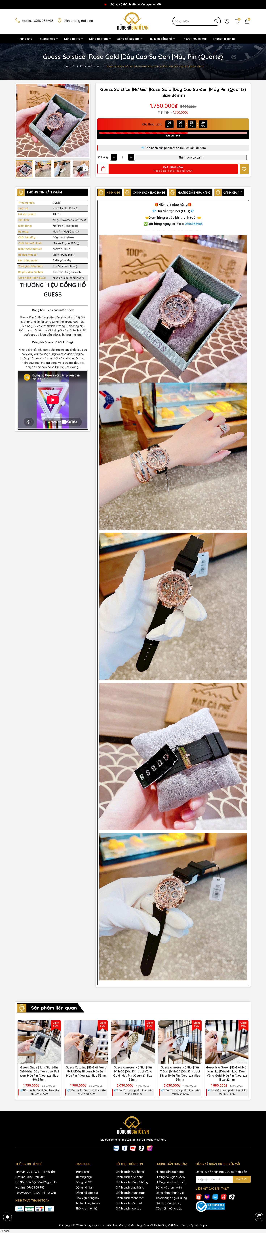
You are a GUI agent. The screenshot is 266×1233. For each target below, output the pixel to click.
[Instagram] (150, 1147)
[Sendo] (224, 1196)
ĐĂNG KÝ (241, 1179)
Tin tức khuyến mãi (194, 38)
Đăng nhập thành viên (170, 1192)
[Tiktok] (141, 1147)
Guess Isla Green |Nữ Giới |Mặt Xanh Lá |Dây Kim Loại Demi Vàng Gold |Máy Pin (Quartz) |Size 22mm (227, 1073)
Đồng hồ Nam (99, 38)
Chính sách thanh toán (130, 1192)
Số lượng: (102, 157)
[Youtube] (133, 1147)
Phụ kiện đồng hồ (161, 38)
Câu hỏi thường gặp (169, 1208)
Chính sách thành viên (130, 1198)
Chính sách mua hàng (130, 1172)
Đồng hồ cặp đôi (128, 38)
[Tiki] (215, 1196)
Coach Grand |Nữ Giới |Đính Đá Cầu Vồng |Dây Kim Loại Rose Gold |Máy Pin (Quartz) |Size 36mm (40, 1222)
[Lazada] (207, 1196)
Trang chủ (25, 38)
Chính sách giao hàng (130, 1187)
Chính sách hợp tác (128, 1208)
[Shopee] (199, 1196)
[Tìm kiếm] (216, 21)
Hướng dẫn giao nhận (170, 1177)
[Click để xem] (53, 121)
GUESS (57, 202)
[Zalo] (116, 1147)
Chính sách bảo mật (129, 1203)
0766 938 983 (44, 21)
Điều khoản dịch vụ (168, 1203)
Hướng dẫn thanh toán (171, 1182)
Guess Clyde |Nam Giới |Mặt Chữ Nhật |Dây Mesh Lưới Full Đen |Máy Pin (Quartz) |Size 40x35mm (39, 1073)
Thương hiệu (47, 38)
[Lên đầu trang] (258, 1206)
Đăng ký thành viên (169, 1187)
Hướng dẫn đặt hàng (170, 1172)
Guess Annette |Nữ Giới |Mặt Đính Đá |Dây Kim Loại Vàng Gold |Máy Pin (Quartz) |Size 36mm (133, 1073)
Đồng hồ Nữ (72, 38)
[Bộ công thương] (223, 1206)
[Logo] (133, 21)
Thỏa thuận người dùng (171, 1198)
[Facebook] (125, 1147)
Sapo (203, 1225)
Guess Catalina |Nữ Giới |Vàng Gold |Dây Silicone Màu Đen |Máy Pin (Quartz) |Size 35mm (86, 1071)
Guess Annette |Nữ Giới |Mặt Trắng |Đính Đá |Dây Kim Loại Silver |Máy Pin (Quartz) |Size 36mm (180, 1073)
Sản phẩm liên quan (54, 1008)
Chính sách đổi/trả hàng (132, 1182)
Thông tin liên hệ (224, 38)
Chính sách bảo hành (129, 1177)
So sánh (5, 1231)
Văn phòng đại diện (78, 21)
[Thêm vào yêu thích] (244, 169)
